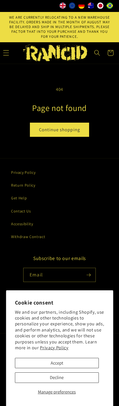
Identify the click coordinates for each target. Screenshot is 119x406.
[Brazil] (110, 7)
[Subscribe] (88, 275)
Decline (57, 377)
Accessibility (22, 223)
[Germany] (81, 7)
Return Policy (23, 185)
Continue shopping (59, 130)
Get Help (19, 197)
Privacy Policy (54, 348)
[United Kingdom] (63, 7)
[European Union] (72, 7)
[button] (97, 53)
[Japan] (100, 7)
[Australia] (91, 7)
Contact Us (21, 211)
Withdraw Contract (28, 236)
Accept (57, 363)
